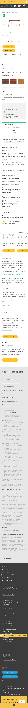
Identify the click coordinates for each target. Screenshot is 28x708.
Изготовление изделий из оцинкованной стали (13, 316)
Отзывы (19, 54)
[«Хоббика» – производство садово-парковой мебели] (5, 6)
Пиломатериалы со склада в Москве (10, 325)
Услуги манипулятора (7, 332)
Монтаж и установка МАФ (8, 323)
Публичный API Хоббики (8, 594)
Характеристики (6, 54)
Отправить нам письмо (9, 223)
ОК (22, 701)
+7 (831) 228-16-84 (7, 633)
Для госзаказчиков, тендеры (8, 379)
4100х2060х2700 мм (8, 68)
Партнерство (7, 577)
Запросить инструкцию (11, 111)
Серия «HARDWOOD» (7, 94)
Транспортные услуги (7, 329)
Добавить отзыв (10, 360)
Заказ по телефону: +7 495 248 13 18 (12, 222)
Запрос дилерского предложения (9, 401)
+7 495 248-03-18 (7, 608)
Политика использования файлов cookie (11, 694)
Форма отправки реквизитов (8, 386)
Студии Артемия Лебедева (10, 659)
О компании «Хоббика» (10, 575)
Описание (13, 54)
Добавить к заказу (8, 46)
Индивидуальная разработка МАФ (10, 318)
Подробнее (5, 307)
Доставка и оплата (6, 57)
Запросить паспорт (10, 114)
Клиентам (6, 572)
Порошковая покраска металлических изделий (12, 327)
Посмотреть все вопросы (7, 558)
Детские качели (15, 97)
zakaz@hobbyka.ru (15, 530)
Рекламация (5, 394)
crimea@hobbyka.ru (7, 623)
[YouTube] (3, 668)
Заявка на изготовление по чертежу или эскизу (12, 390)
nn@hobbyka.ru (7, 631)
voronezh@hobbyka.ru (8, 639)
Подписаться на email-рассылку (9, 681)
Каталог (6, 566)
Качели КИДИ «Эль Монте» (8, 243)
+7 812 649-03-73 (7, 617)
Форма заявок (5, 375)
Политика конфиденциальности (9, 686)
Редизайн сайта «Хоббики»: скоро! (14, 2)
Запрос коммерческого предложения (10, 383)
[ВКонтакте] (6, 668)
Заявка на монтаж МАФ (7, 397)
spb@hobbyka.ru (7, 615)
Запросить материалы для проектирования (12, 117)
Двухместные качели (6, 97)
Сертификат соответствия (12, 109)
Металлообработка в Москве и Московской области (13, 320)
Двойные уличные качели (18, 94)
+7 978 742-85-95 (7, 625)
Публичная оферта (6, 692)
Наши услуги (7, 569)
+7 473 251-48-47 (7, 641)
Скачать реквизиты (10, 336)
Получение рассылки (6, 405)
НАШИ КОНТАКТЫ (7, 646)
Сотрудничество (8, 580)
